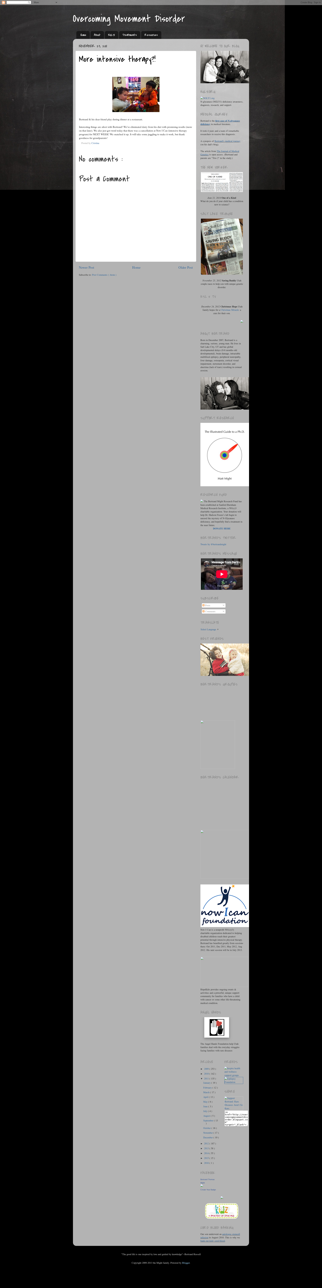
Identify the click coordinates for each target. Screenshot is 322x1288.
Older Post (185, 267)
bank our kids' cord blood (212, 1240)
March (206, 1092)
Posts (207, 605)
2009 (206, 1068)
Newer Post (86, 267)
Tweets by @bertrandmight (213, 544)
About (97, 35)
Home (83, 35)
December (208, 1137)
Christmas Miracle (230, 309)
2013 (206, 1148)
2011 (206, 1078)
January (207, 1082)
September (208, 1120)
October (207, 1128)
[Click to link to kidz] (222, 1218)
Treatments (129, 35)
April (206, 1097)
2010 (206, 1073)
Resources (151, 35)
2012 (206, 1143)
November (208, 1132)
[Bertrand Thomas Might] (201, 1186)
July (205, 1111)
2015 (206, 1158)
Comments (210, 611)
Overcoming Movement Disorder (129, 19)
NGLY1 (111, 35)
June (205, 1106)
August (207, 1115)
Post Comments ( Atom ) (104, 274)
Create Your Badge (208, 1190)
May (205, 1101)
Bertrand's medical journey (227, 141)
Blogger (186, 1262)
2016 (206, 1163)
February (207, 1087)
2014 (206, 1153)
